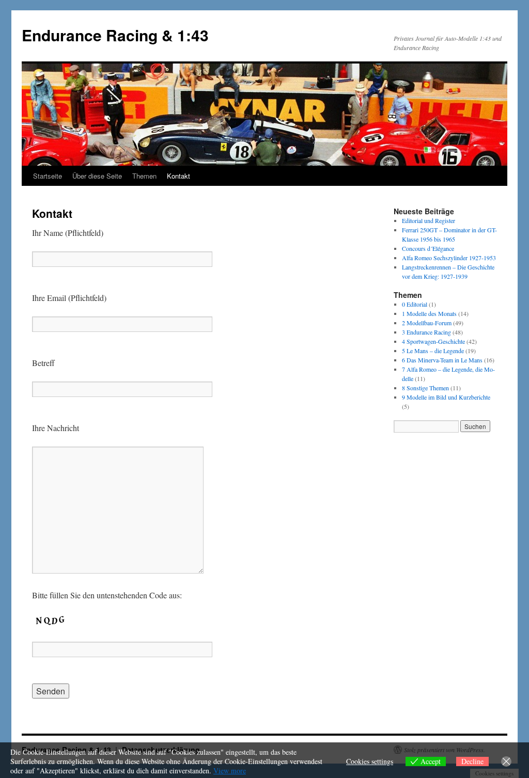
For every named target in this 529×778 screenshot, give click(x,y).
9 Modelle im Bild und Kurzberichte (446, 397)
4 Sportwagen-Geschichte (433, 341)
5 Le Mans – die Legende (433, 350)
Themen (144, 176)
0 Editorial (414, 304)
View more (229, 770)
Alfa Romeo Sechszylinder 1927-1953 (449, 257)
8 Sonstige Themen (425, 388)
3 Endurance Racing (426, 332)
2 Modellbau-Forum (427, 323)
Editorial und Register (428, 220)
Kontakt (178, 176)
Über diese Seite (97, 176)
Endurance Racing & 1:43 (115, 35)
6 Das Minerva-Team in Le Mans (442, 360)
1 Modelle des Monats (429, 313)
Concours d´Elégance (428, 248)
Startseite (47, 176)
